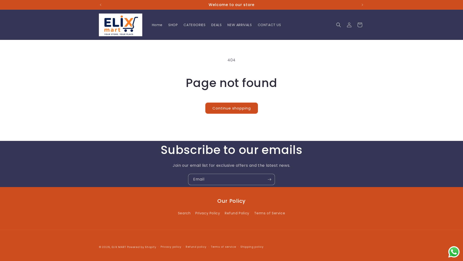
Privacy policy (171, 247)
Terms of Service (269, 213)
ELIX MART (119, 247)
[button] (338, 25)
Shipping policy (252, 247)
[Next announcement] (362, 4)
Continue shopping (231, 108)
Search (184, 213)
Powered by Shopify (141, 247)
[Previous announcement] (100, 4)
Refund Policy (237, 213)
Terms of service (223, 247)
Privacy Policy (207, 213)
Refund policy (196, 247)
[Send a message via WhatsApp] (454, 252)
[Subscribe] (269, 179)
